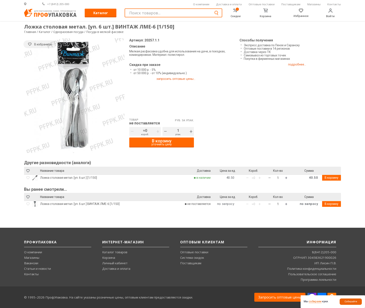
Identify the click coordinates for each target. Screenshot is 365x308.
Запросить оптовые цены (279, 297)
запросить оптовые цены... (175, 79)
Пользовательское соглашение (312, 274)
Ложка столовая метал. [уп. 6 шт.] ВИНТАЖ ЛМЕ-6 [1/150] (80, 204)
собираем (315, 301)
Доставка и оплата (229, 4)
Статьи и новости (37, 268)
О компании (201, 4)
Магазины (314, 4)
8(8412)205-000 (324, 252)
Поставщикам (290, 4)
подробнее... (297, 64)
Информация (321, 242)
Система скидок (192, 257)
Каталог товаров (114, 252)
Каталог (100, 13)
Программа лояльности (318, 279)
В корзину (331, 177)
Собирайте (351, 301)
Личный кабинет (115, 263)
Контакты (334, 4)
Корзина (108, 257)
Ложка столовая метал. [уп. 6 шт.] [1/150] (68, 177)
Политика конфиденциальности (311, 268)
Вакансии (31, 263)
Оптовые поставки (262, 4)
